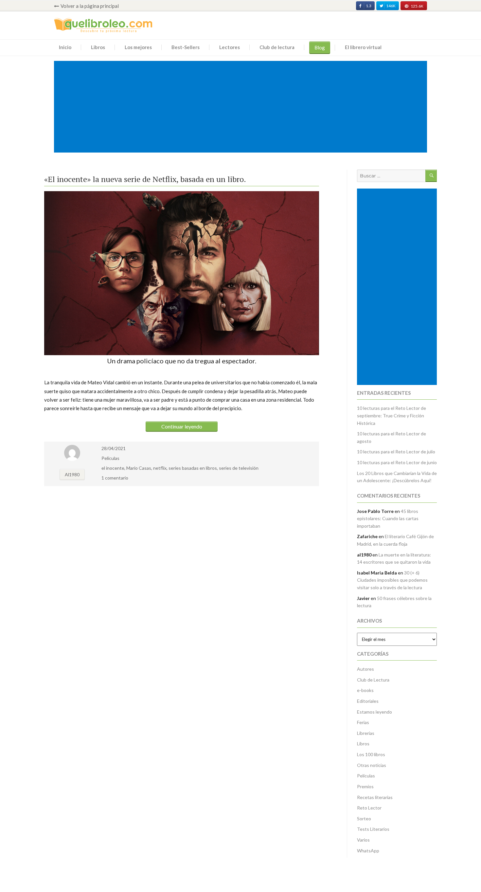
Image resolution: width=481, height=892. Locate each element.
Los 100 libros (371, 754)
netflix (160, 468)
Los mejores (138, 47)
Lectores (229, 47)
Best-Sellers (185, 47)
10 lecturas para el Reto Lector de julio (396, 451)
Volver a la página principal (90, 6)
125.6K (417, 6)
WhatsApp (368, 850)
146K (391, 5)
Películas (110, 458)
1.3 (368, 5)
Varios (363, 840)
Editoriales (368, 701)
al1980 (72, 474)
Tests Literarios (373, 829)
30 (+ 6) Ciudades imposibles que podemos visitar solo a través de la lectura (392, 580)
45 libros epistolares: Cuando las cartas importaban (388, 518)
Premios (365, 786)
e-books (365, 690)
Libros (98, 47)
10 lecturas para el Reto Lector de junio (397, 462)
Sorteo (364, 818)
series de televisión (238, 468)
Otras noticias (371, 765)
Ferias (363, 722)
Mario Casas (138, 468)
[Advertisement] (241, 107)
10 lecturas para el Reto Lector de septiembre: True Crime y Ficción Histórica (391, 415)
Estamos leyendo (374, 712)
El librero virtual (363, 47)
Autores (365, 669)
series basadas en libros (193, 468)
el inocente (112, 468)
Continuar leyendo (181, 426)
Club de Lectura (373, 680)
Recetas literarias (375, 797)
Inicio (65, 47)
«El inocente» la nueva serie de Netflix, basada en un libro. (145, 179)
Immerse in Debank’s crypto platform (58, 158)
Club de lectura (276, 47)
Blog (319, 47)
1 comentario (114, 478)
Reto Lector (369, 807)
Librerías (365, 733)
